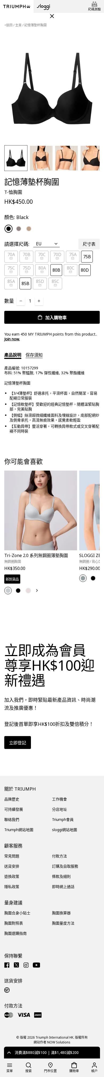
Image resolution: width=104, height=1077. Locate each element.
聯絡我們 (11, 819)
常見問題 (11, 855)
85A (11, 281)
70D (57, 254)
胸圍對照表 (13, 923)
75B (87, 257)
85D (40, 281)
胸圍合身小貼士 (17, 912)
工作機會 (59, 799)
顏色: (16, 217)
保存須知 (34, 355)
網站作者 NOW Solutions (52, 1042)
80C (70, 268)
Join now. (12, 338)
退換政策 (11, 876)
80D (85, 270)
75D (27, 268)
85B (25, 283)
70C (42, 254)
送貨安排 (11, 866)
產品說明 (12, 355)
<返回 (8, 25)
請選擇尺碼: (16, 244)
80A (42, 268)
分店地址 (59, 809)
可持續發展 (13, 809)
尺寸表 (89, 244)
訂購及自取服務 (65, 866)
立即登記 (17, 743)
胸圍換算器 (61, 912)
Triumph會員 (63, 819)
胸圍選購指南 (15, 933)
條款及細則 (61, 876)
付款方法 (59, 855)
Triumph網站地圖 (18, 829)
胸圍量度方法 (63, 923)
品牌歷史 (11, 799)
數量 (9, 301)
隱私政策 (11, 886)
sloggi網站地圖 (64, 829)
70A (11, 254)
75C (11, 268)
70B (26, 254)
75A (73, 254)
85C (55, 281)
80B (56, 270)
